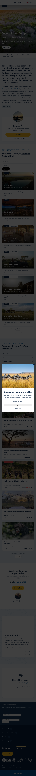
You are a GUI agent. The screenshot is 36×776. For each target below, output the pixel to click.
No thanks (18, 408)
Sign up (18, 405)
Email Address (18, 401)
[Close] (34, 364)
